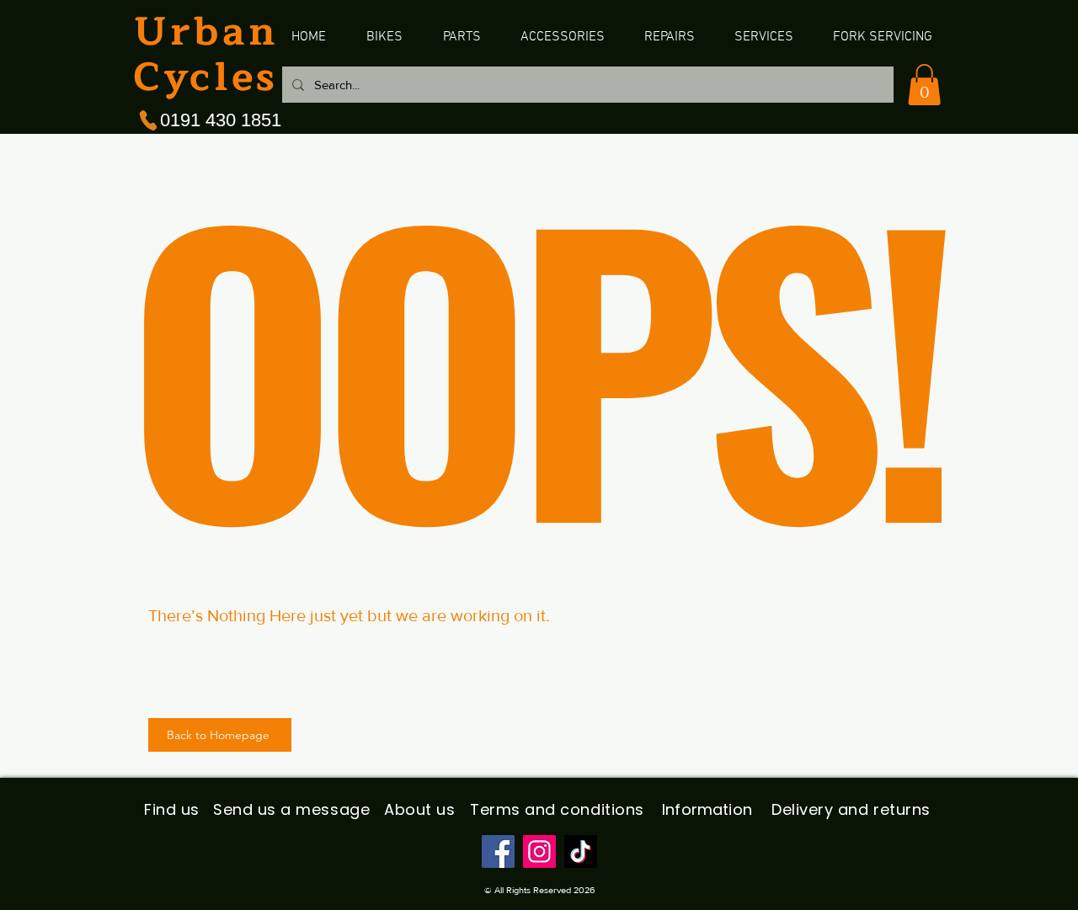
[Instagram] (539, 851)
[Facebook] (498, 851)
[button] (924, 84)
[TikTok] (580, 851)
